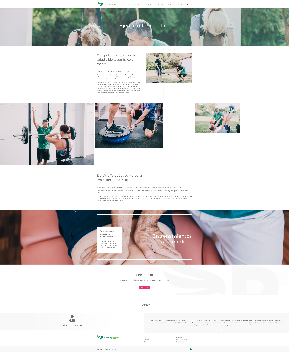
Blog (145, 339)
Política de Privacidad (181, 337)
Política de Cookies (181, 339)
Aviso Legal (179, 335)
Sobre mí (146, 335)
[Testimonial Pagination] (214, 331)
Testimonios (147, 337)
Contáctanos (147, 341)
